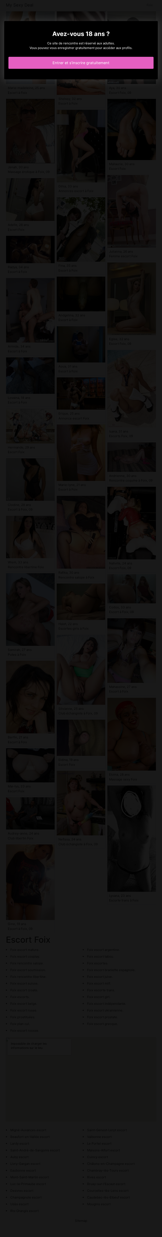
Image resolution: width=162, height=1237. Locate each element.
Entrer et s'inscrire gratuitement (81, 63)
